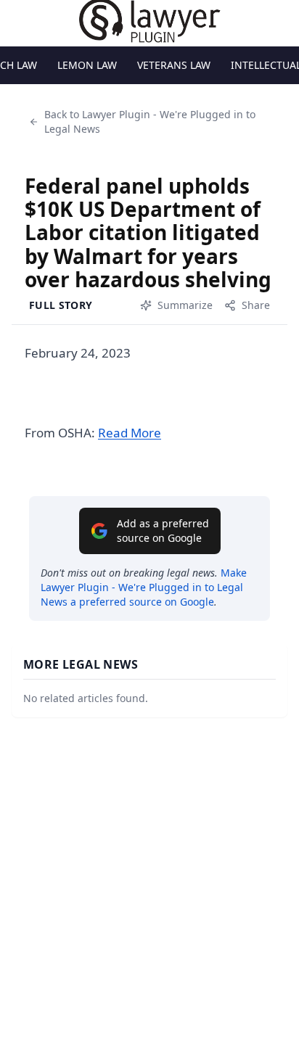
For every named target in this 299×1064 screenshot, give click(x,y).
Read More (129, 432)
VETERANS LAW (173, 65)
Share (256, 305)
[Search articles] (19, 20)
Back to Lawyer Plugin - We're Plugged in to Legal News (149, 121)
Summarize (185, 305)
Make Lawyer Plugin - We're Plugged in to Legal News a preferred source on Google (144, 587)
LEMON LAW (87, 65)
